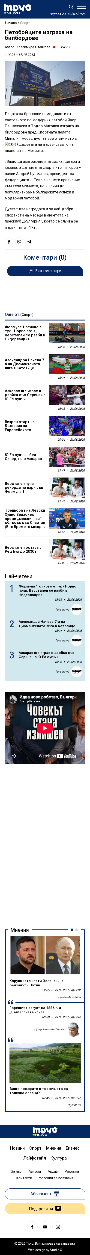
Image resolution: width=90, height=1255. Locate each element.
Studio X (56, 1250)
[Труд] (45, 1131)
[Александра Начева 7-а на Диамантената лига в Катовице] (67, 364)
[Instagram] (57, 1226)
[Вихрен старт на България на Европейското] (67, 426)
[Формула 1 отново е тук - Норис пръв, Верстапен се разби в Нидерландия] (67, 333)
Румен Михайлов (69, 997)
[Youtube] (45, 1226)
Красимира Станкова (33, 47)
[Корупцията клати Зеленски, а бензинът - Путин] (45, 955)
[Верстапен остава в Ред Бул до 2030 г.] (67, 549)
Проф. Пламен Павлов (49, 1029)
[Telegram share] (29, 241)
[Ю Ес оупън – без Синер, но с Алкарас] (67, 457)
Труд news (62, 609)
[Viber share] (19, 241)
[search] (71, 6)
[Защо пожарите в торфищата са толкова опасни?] (45, 1063)
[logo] (17, 9)
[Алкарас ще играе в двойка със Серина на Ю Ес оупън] (67, 395)
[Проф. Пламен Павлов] (73, 1029)
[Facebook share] (9, 241)
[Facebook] (32, 1226)
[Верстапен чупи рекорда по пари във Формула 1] (67, 488)
